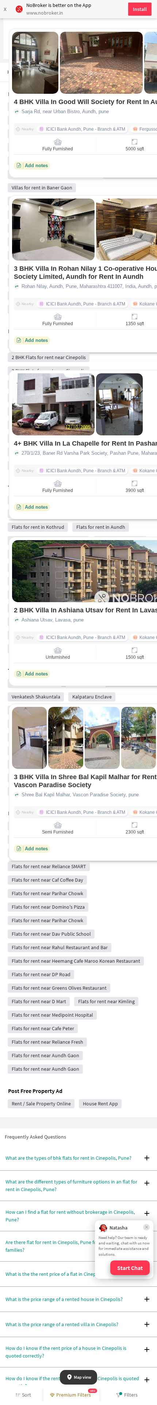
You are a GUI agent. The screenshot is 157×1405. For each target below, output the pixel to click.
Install (140, 9)
